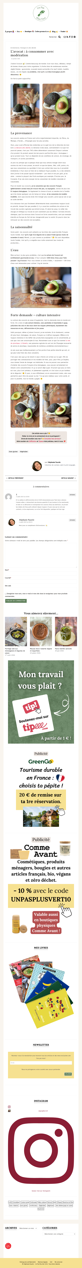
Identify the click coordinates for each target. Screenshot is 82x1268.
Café (10, 1202)
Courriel (8, 578)
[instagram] (72, 37)
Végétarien (51, 1205)
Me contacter (58, 1262)
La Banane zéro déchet (22, 148)
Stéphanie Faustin (54, 462)
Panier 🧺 (64, 31)
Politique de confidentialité (28, 1262)
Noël (54, 1202)
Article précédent (16, 478)
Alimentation (15, 48)
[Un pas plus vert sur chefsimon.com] (8, 1244)
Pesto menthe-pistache (63, 649)
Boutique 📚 (29, 31)
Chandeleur (16, 1202)
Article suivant (67, 478)
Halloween (34, 1202)
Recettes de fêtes (68, 1202)
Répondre (72, 494)
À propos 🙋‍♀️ (9, 32)
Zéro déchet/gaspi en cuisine (64, 1205)
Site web (8, 586)
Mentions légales (43, 1262)
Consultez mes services (52, 439)
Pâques (60, 1202)
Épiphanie (41, 1209)
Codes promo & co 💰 (43, 31)
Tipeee (40, 441)
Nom (7, 570)
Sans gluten (13, 452)
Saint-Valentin (13, 1205)
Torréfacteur (33, 1205)
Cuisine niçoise (25, 1202)
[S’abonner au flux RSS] (68, 37)
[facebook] (70, 37)
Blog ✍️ (55, 32)
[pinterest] (75, 37)
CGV (51, 1262)
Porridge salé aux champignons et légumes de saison (15, 651)
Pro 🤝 (19, 32)
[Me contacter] (65, 37)
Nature (50, 1202)
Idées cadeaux (42, 1202)
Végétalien (24, 452)
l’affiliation (32, 441)
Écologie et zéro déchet (28, 48)
